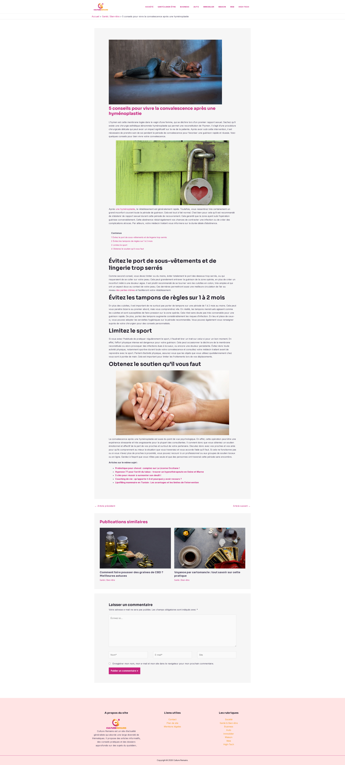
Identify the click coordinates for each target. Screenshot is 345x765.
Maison (222, 7)
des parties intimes (125, 290)
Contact (172, 719)
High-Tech (244, 7)
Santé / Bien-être (107, 580)
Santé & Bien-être (167, 7)
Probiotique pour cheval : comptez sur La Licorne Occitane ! (147, 468)
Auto (196, 7)
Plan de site (172, 723)
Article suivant (241, 506)
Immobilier (208, 7)
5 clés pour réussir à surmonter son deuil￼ (138, 475)
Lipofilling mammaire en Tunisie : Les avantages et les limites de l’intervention (157, 482)
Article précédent (105, 506)
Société (149, 7)
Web (232, 7)
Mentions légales (172, 726)
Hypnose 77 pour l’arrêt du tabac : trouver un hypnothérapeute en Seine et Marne (159, 471)
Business (184, 7)
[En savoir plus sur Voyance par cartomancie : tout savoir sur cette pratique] (209, 548)
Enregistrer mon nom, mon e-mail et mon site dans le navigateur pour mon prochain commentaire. (163, 663)
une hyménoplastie (125, 209)
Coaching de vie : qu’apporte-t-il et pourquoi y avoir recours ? (148, 479)
